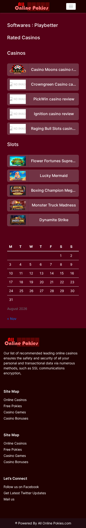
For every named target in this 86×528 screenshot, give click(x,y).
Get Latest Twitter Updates (25, 493)
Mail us (9, 499)
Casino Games (15, 412)
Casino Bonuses (16, 418)
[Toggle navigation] (71, 6)
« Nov (11, 319)
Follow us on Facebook (21, 487)
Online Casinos (15, 400)
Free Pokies (13, 406)
